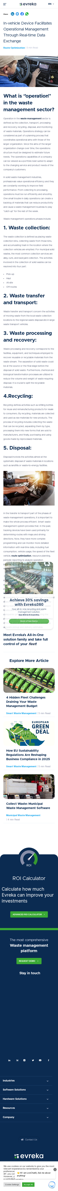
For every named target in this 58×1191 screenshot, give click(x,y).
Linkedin (9, 1060)
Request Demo (27, 961)
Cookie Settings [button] (12, 1184)
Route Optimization (14, 47)
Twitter (33, 1060)
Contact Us (31, 1139)
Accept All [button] (28, 1184)
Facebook (48, 1060)
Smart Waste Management (21, 713)
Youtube (40, 1060)
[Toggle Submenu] (47, 1080)
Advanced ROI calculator (27, 914)
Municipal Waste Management (23, 815)
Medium (17, 1060)
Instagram (25, 1060)
